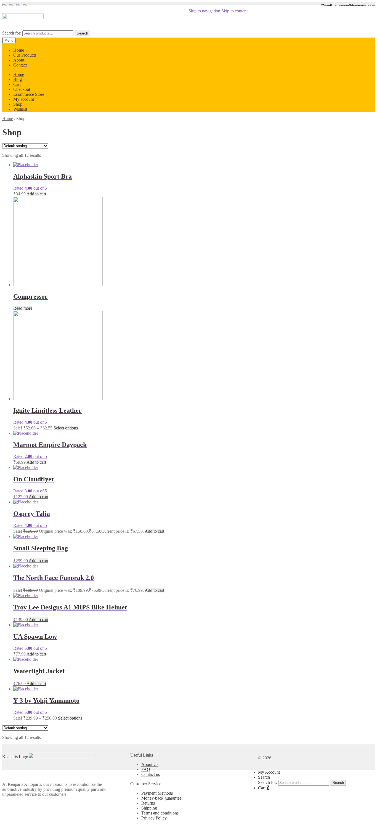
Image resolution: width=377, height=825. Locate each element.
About (18, 60)
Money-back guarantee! (162, 798)
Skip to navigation (204, 11)
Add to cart (36, 194)
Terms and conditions (160, 813)
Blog (17, 79)
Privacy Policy (154, 818)
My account (23, 99)
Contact (20, 65)
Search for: (11, 33)
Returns (148, 803)
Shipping (149, 808)
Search (82, 33)
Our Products (24, 55)
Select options (66, 428)
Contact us (150, 774)
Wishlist (20, 109)
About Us (149, 764)
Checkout (21, 89)
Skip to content (234, 11)
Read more (22, 308)
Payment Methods (157, 793)
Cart (17, 84)
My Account (269, 772)
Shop (17, 104)
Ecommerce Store (28, 94)
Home (18, 50)
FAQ (145, 769)
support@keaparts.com (355, 6)
